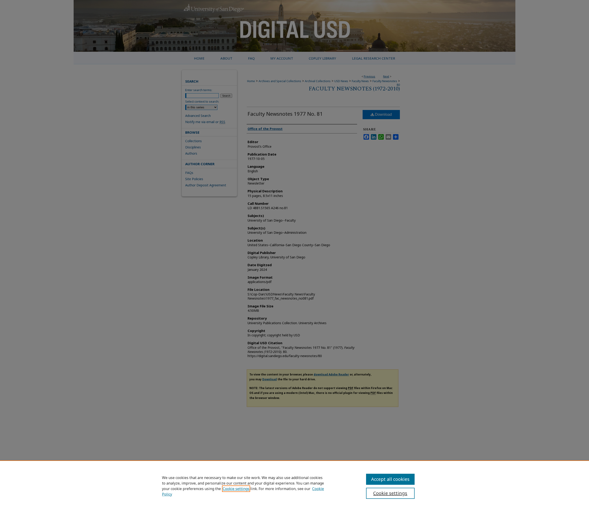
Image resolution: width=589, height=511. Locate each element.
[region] (294, 485)
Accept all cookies (390, 479)
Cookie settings (236, 488)
